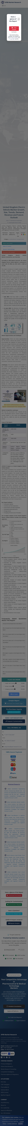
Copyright (12, 39)
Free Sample (14, 28)
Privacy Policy (14, 37)
